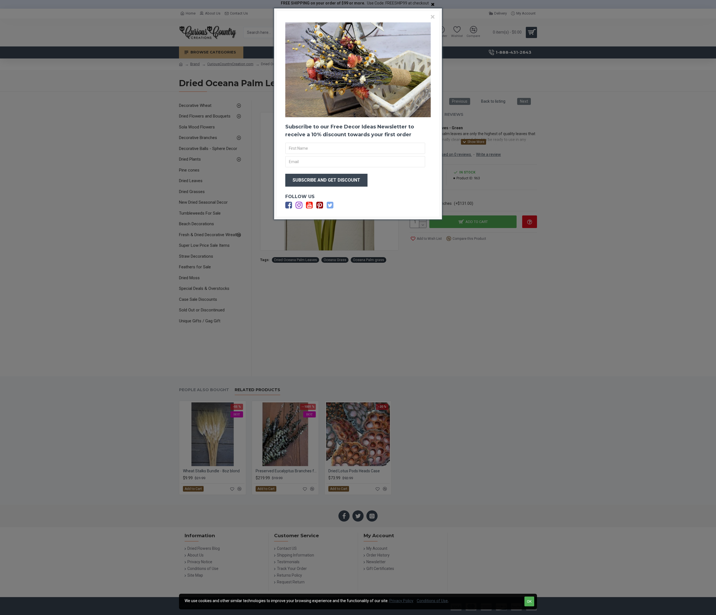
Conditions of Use (432, 600)
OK (529, 601)
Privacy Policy (401, 600)
